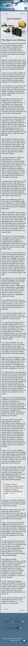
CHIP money (19, 601)
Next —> (23, 610)
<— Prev (4, 14)
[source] (12, 493)
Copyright (5, 638)
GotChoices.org (14, 640)
